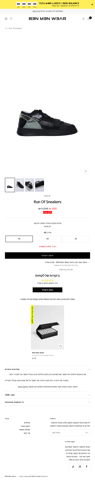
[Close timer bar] (92, 4)
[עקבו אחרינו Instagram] (79, 466)
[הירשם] (86, 433)
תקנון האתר (25, 426)
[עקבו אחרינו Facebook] (86, 466)
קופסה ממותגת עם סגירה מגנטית (42, 355)
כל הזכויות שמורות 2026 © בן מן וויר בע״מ (33, 476)
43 (47, 239)
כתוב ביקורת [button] (47, 290)
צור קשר (27, 433)
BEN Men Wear (38, 353)
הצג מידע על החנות (66, 269)
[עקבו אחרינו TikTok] (73, 466)
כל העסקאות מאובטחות (14, 402)
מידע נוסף (36, 11)
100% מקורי (10, 395)
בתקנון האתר (23, 386)
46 (76, 239)
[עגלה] (89, 18)
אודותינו (27, 422)
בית (6, 28)
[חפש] (11, 18)
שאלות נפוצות (24, 429)
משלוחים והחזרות (12, 369)
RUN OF (47, 196)
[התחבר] (83, 19)
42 (19, 239)
